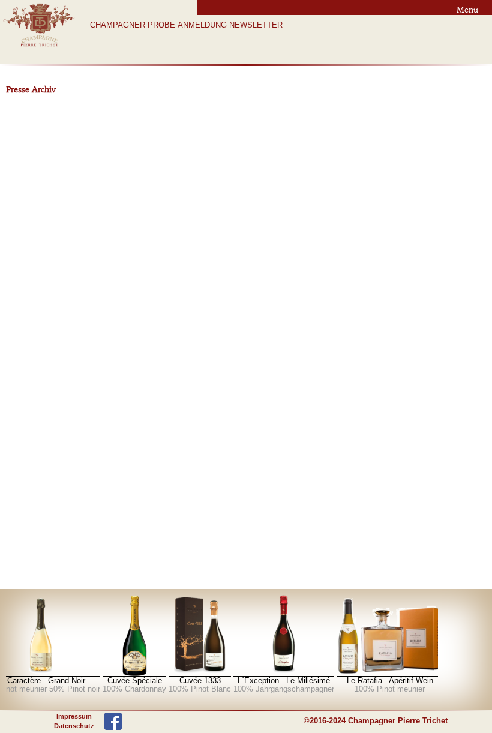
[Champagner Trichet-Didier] (39, 47)
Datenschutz (74, 725)
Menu (467, 9)
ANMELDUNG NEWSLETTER (230, 25)
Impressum (74, 716)
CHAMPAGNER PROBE (132, 25)
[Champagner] (128, 635)
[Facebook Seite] (113, 720)
